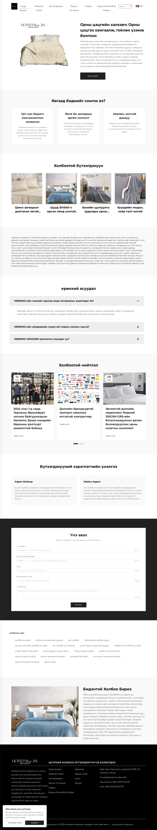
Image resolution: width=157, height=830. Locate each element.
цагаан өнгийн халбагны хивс (31, 645)
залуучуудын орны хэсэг (56, 651)
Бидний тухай (39, 6)
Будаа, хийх (81, 774)
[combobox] (22, 560)
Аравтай (79, 769)
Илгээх (78, 605)
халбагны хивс (23, 640)
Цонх (77, 778)
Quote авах (93, 76)
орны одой (50, 662)
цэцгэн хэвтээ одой (25, 656)
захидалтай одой (79, 656)
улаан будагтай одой (26, 651)
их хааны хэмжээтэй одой (106, 656)
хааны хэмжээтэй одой (53, 656)
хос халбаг (73, 640)
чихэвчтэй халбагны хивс (127, 645)
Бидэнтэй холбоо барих (106, 6)
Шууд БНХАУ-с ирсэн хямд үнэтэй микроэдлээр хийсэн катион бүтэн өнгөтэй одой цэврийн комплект (61, 209)
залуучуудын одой (84, 651)
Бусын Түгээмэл (74, 6)
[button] (75, 443)
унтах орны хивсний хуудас (94, 645)
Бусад (78, 783)
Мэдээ (88, 6)
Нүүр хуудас (23, 6)
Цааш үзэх (18, 436)
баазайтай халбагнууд (96, 640)
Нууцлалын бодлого (122, 824)
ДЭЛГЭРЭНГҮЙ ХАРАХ (26, 188)
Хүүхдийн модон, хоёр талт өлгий (130, 209)
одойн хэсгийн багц (109, 651)
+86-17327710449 (121, 782)
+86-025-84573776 (114, 786)
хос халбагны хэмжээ (63, 645)
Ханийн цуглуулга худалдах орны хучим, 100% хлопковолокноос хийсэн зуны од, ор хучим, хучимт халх (95, 209)
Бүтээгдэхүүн (56, 6)
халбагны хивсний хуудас (49, 640)
